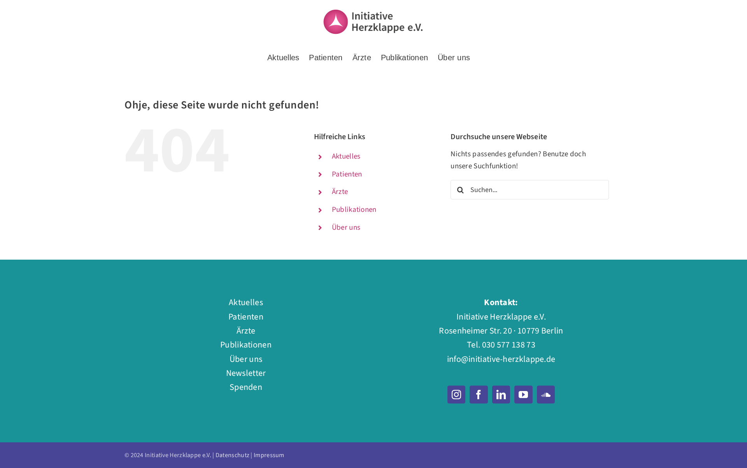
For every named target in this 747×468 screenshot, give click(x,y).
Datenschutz (232, 455)
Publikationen (354, 209)
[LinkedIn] (501, 394)
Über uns (346, 227)
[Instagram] (456, 394)
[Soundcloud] (546, 394)
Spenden (246, 387)
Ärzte (340, 192)
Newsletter (246, 373)
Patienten (347, 174)
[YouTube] (523, 394)
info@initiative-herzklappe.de (501, 359)
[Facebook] (478, 394)
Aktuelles (346, 156)
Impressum (269, 455)
